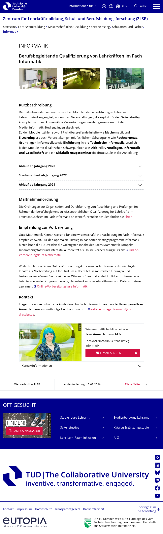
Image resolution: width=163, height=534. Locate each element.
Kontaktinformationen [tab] (37, 365)
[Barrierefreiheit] (111, 6)
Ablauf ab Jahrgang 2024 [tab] (37, 184)
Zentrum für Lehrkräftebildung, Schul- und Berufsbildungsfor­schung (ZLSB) (75, 19)
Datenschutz (43, 509)
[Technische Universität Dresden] (15, 6)
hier (129, 217)
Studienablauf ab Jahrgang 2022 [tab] (43, 175)
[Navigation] (156, 6)
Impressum (24, 509)
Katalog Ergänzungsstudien (132, 427)
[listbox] (81, 81)
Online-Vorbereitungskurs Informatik (62, 286)
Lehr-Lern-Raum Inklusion (78, 438)
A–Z (116, 438)
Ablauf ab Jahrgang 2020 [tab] (37, 166)
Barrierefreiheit (93, 509)
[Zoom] (38, 78)
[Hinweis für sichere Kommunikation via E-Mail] (136, 353)
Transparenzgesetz (67, 509)
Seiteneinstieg (69, 427)
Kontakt (8, 509)
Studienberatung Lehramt (131, 417)
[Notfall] (104, 6)
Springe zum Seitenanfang (147, 509)
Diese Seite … (134, 384)
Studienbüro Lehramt (74, 417)
